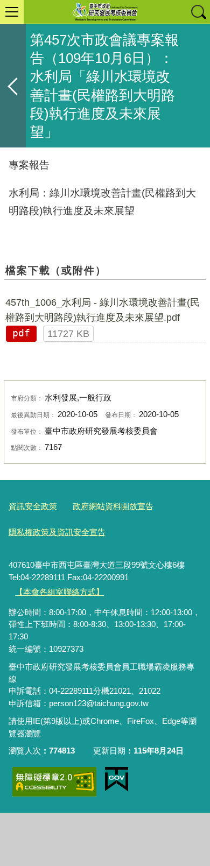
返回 (13, 85)
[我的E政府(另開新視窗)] (116, 779)
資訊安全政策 (33, 506)
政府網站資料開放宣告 (113, 506)
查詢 (198, 12)
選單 (12, 12)
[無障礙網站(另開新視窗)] (54, 782)
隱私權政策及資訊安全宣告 (57, 532)
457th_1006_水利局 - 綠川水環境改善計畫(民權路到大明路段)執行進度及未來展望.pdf (102, 310)
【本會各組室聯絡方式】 (59, 591)
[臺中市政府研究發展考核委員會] (105, 12)
